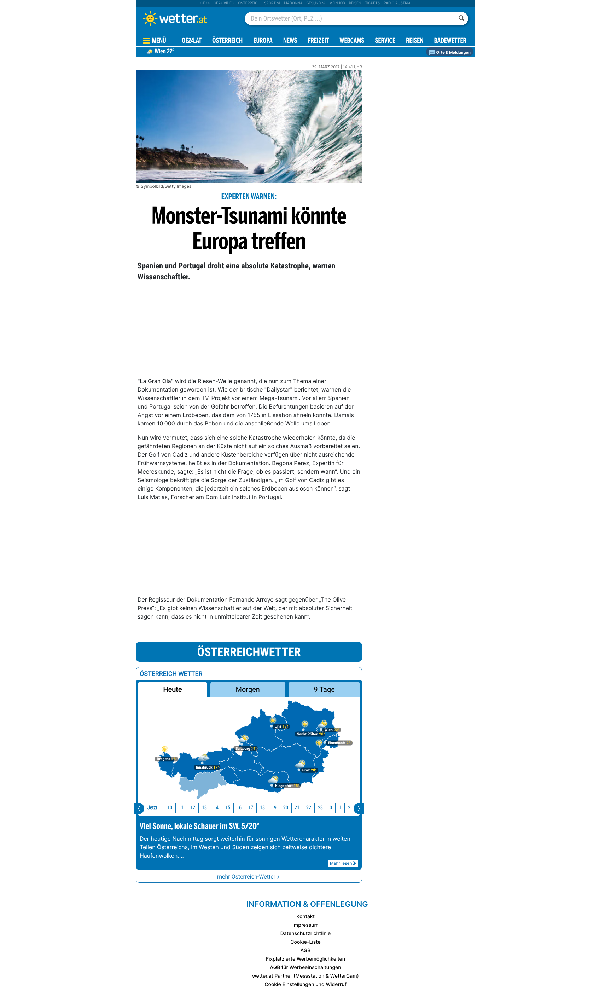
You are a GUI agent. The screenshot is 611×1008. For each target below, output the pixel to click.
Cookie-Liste (305, 942)
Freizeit (318, 41)
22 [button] (308, 808)
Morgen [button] (248, 689)
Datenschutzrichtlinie (305, 934)
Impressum (305, 925)
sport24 (272, 3)
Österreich (249, 3)
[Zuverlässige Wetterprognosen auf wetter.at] (187, 18)
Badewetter (450, 41)
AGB (306, 951)
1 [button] (340, 808)
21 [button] (297, 808)
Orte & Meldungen (453, 52)
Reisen (355, 3)
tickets (372, 3)
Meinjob (337, 3)
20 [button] (285, 808)
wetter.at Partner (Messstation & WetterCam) (305, 976)
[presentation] (139, 808)
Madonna (293, 3)
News (290, 41)
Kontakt (305, 917)
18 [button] (262, 808)
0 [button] (331, 808)
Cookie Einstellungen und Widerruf (305, 984)
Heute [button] (172, 689)
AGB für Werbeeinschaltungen (305, 967)
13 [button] (204, 808)
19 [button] (274, 808)
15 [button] (227, 808)
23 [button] (320, 808)
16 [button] (239, 808)
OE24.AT (192, 41)
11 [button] (181, 808)
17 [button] (250, 808)
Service (385, 41)
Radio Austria (397, 3)
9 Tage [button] (324, 689)
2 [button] (349, 808)
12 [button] (192, 808)
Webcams (351, 41)
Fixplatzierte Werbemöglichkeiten (305, 959)
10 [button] (169, 808)
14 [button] (216, 808)
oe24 (205, 3)
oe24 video (224, 3)
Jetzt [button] (152, 808)
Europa (262, 41)
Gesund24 (315, 3)
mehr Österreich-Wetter (246, 876)
